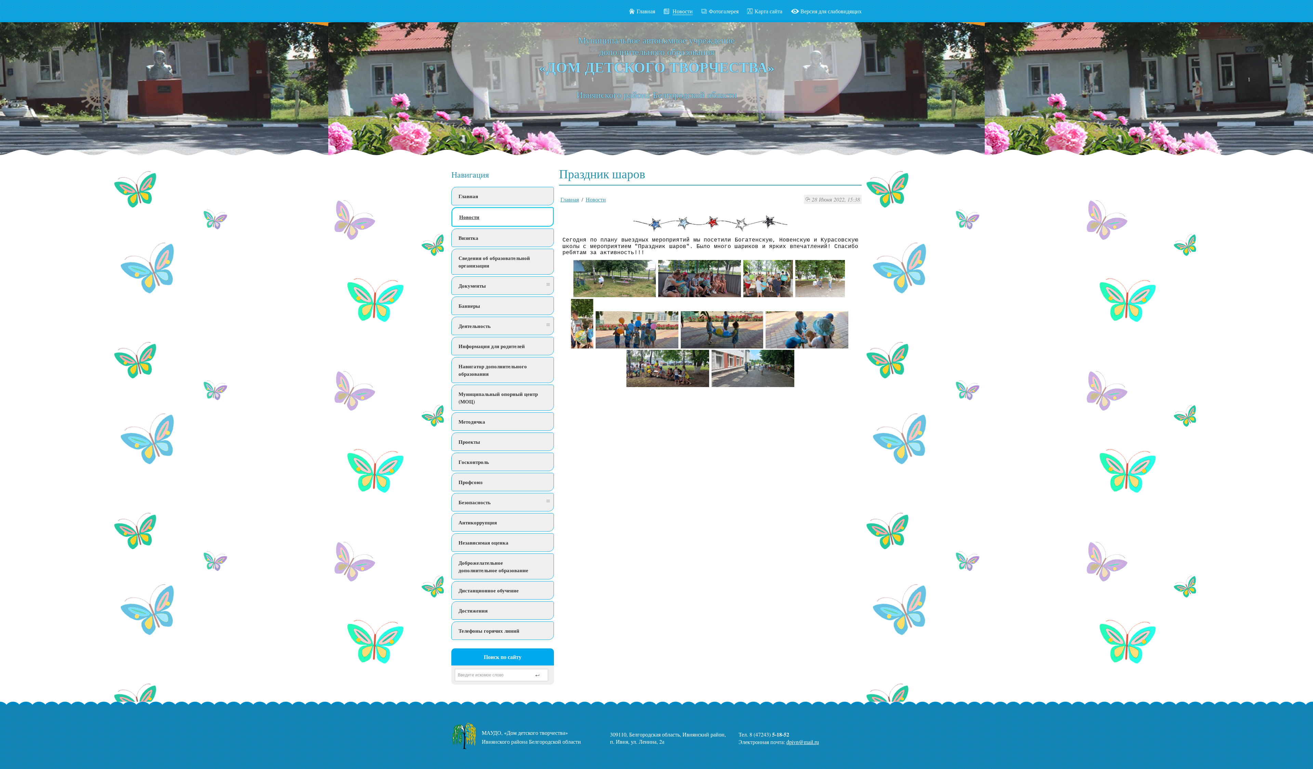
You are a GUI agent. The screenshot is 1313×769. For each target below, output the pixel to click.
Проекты (469, 441)
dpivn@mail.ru (802, 741)
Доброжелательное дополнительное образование (493, 566)
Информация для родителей (492, 346)
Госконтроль (474, 462)
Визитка (468, 238)
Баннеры (469, 306)
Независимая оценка (483, 542)
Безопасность (475, 502)
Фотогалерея (724, 11)
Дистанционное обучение (489, 590)
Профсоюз (470, 482)
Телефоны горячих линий (489, 630)
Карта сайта (768, 11)
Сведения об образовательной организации (494, 261)
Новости (469, 217)
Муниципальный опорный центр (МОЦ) (498, 397)
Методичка (472, 421)
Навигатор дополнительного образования (493, 369)
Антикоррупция (478, 522)
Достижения (473, 610)
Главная (646, 11)
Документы (472, 285)
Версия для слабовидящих (831, 11)
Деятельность (475, 326)
